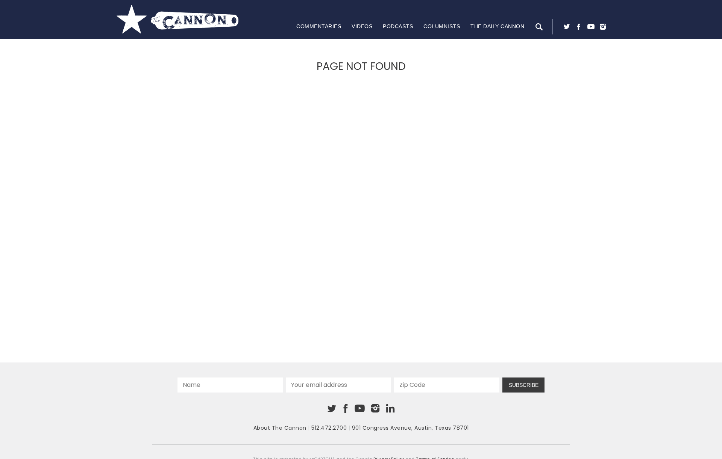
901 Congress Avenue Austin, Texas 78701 (410, 428)
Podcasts (398, 26)
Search (538, 26)
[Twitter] (567, 26)
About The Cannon (279, 428)
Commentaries (318, 26)
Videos (362, 26)
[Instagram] (603, 26)
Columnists (441, 26)
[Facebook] (579, 26)
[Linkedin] (390, 408)
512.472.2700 (329, 428)
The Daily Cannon (497, 26)
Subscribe (523, 385)
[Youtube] (591, 26)
